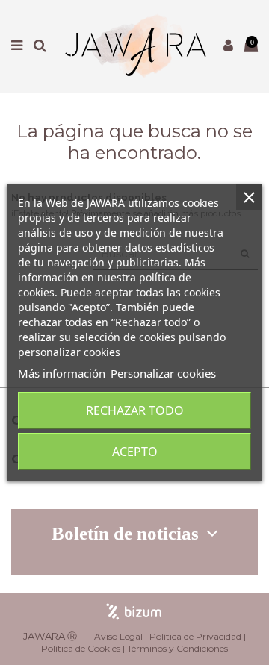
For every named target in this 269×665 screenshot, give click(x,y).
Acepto (135, 451)
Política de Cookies (80, 648)
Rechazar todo (135, 410)
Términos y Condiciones (177, 648)
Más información (61, 373)
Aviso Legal (118, 636)
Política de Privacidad (195, 636)
